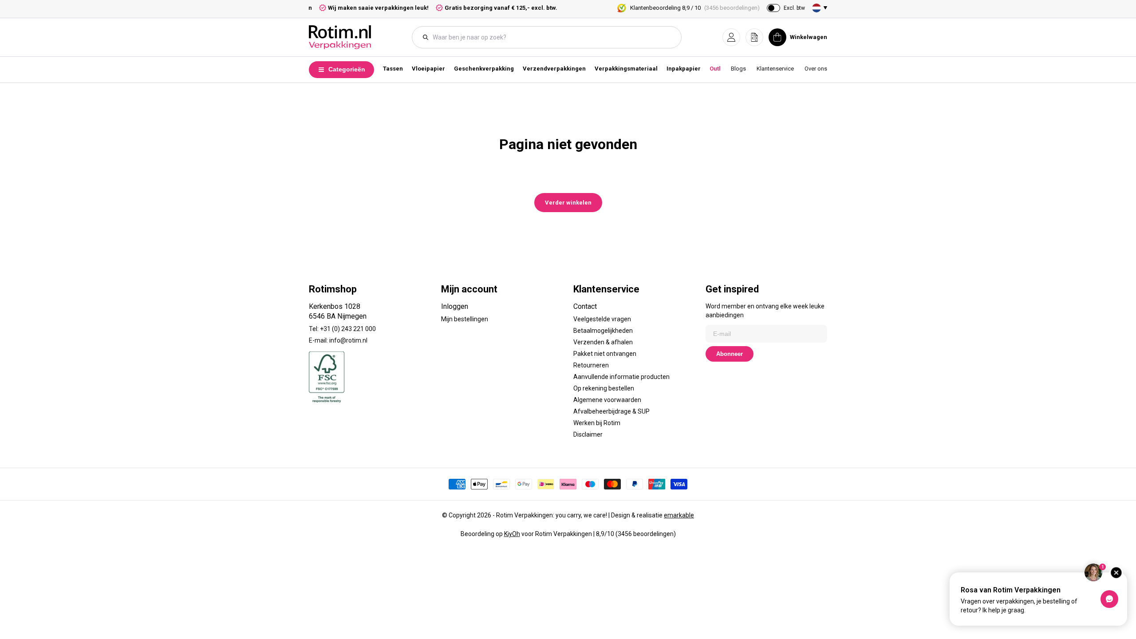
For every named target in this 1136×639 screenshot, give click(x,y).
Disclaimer (588, 434)
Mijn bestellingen (464, 319)
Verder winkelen (568, 202)
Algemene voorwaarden (607, 399)
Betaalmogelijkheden (603, 330)
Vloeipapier (428, 68)
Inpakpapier (684, 68)
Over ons (816, 68)
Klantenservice (775, 68)
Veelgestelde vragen (602, 319)
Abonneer (729, 354)
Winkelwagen (808, 37)
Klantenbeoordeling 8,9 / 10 (695, 7)
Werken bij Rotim (596, 422)
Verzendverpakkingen (554, 68)
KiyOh (512, 533)
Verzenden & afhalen (603, 342)
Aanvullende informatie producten (621, 376)
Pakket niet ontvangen (604, 353)
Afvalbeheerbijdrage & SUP (611, 411)
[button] (731, 37)
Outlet (718, 68)
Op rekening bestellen (603, 388)
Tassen (393, 68)
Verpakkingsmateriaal (626, 68)
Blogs (738, 68)
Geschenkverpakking (484, 68)
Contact (585, 306)
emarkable (679, 515)
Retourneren (591, 365)
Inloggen (454, 306)
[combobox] (551, 37)
